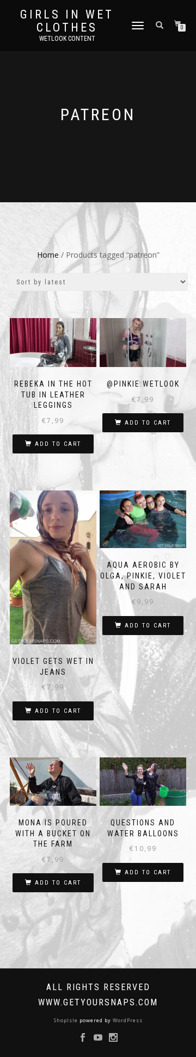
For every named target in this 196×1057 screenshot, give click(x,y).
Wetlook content (67, 38)
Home (48, 255)
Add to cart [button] (58, 443)
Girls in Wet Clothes (67, 21)
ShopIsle (66, 1020)
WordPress (127, 1020)
